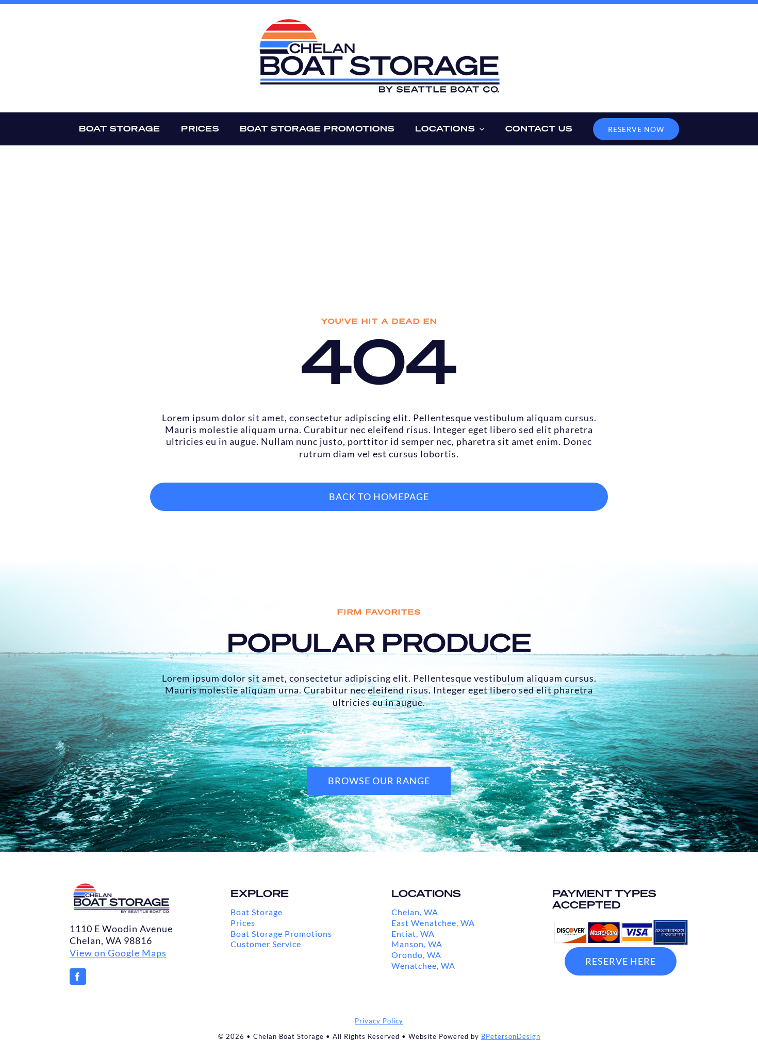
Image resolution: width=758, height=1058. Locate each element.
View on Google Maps (118, 952)
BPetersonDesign (510, 1036)
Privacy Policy (379, 1021)
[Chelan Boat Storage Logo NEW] (379, 21)
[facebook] (78, 976)
